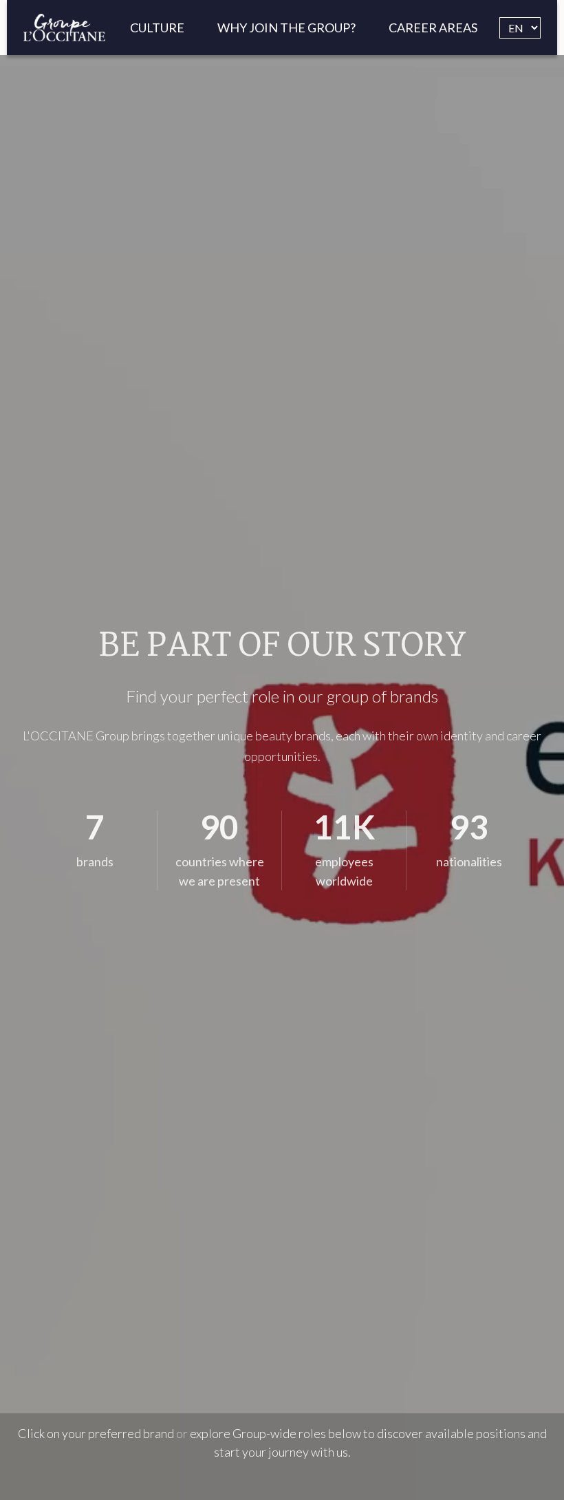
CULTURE (157, 27)
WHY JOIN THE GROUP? (286, 27)
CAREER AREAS (433, 27)
